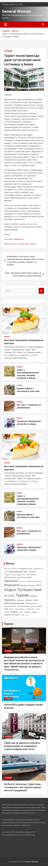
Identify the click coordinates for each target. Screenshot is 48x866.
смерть (35, 612)
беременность (31, 603)
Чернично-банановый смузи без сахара (29, 422)
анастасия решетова (14, 603)
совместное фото (12, 615)
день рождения (36, 606)
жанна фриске (20, 609)
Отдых (13, 244)
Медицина (11, 585)
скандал (27, 612)
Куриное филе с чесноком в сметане (28, 389)
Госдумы (7, 575)
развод (14, 612)
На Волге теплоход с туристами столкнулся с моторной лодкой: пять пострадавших (22, 787)
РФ (5, 595)
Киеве (29, 581)
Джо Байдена (31, 575)
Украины (10, 599)
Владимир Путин (25, 569)
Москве (23, 585)
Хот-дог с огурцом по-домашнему (29, 406)
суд (23, 615)
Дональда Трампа (24, 577)
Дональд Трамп (10, 577)
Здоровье (11, 581)
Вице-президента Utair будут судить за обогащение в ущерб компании (23, 274)
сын (27, 615)
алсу (35, 600)
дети (6, 609)
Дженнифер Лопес (18, 575)
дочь (11, 609)
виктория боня (10, 606)
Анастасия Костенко (11, 569)
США (11, 595)
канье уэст (30, 609)
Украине (33, 596)
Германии (32, 572)
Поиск (41, 291)
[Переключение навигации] (5, 25)
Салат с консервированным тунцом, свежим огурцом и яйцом (28, 374)
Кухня (6, 337)
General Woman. (17, 11)
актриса (28, 600)
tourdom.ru (19, 239)
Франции (20, 600)
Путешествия (22, 244)
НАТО (38, 585)
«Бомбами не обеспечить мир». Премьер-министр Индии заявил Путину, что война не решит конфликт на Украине (25, 260)
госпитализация (23, 606)
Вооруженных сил (18, 571)
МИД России (37, 581)
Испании (22, 581)
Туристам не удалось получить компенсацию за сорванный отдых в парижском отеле (22, 745)
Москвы (31, 585)
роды (21, 612)
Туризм (8, 51)
